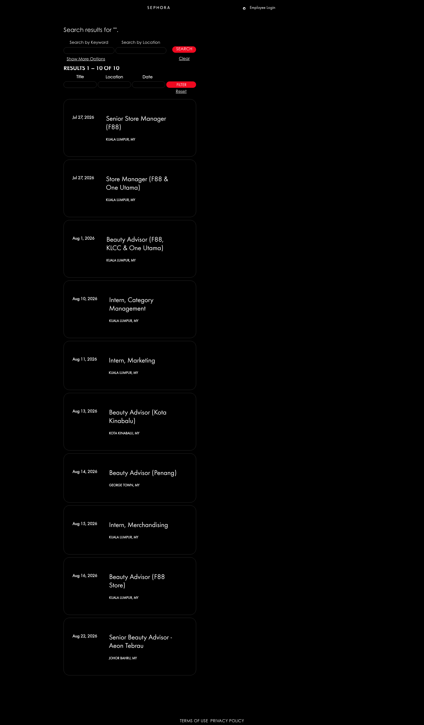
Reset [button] (181, 92)
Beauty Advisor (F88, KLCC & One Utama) (135, 243)
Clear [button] (184, 59)
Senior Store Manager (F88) (136, 122)
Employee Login (262, 7)
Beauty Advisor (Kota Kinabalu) (138, 416)
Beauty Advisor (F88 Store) (137, 580)
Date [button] (148, 77)
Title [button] (80, 77)
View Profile (245, 8)
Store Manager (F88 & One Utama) (137, 183)
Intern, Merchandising (138, 524)
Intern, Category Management (131, 304)
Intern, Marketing (132, 359)
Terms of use (194, 721)
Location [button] (114, 77)
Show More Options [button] (86, 59)
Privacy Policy (227, 721)
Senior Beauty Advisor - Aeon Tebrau (140, 641)
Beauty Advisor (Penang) (143, 472)
